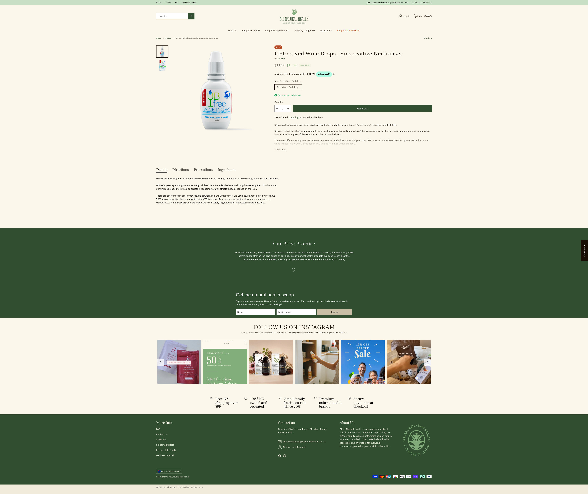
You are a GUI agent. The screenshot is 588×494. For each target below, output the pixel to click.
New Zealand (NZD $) (170, 471)
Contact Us (161, 434)
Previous (428, 38)
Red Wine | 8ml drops (288, 87)
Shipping (293, 117)
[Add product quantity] (288, 108)
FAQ (158, 429)
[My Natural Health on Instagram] (284, 456)
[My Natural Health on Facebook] (279, 456)
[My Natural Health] (294, 16)
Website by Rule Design (166, 487)
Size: (288, 81)
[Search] (191, 16)
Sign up (334, 312)
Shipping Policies (165, 444)
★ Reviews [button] (584, 250)
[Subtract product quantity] (277, 108)
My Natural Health (181, 476)
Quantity (278, 102)
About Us (161, 439)
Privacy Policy (183, 487)
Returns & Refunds (166, 450)
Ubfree (168, 38)
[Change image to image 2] (162, 66)
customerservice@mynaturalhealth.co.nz (304, 441)
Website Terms (197, 487)
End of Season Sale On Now (378, 2)
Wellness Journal (165, 455)
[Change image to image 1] (162, 51)
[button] (179, 362)
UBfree (281, 58)
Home (158, 38)
